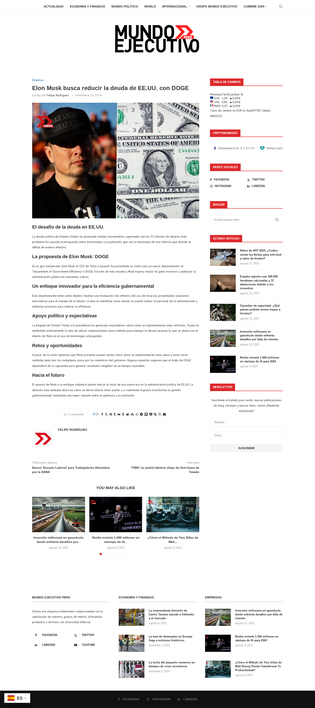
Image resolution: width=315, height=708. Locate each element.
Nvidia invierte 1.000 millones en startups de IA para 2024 (259, 359)
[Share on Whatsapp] (137, 414)
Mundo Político (124, 6)
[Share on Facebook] (102, 414)
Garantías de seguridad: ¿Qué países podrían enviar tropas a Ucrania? (260, 309)
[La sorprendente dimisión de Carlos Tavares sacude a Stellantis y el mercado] (131, 617)
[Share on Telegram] (141, 414)
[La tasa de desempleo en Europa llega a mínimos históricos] (131, 643)
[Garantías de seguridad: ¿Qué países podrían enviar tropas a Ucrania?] (223, 312)
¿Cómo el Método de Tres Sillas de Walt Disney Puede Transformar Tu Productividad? (258, 666)
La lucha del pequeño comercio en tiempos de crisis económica (172, 664)
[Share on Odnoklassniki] (123, 414)
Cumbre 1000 (254, 6)
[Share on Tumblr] (115, 414)
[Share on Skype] (155, 414)
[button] (38, 525)
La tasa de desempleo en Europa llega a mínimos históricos (170, 638)
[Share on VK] (118, 414)
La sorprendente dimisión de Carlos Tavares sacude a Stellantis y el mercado (171, 614)
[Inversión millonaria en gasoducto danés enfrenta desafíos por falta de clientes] (58, 514)
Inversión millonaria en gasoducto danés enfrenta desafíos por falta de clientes (259, 335)
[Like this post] (97, 414)
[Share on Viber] (159, 414)
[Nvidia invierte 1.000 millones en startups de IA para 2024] (115, 514)
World (150, 6)
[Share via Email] (164, 414)
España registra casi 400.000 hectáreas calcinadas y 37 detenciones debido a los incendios (259, 282)
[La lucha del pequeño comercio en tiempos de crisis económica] (131, 669)
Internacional (174, 6)
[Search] (281, 6)
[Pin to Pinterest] (111, 414)
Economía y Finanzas (87, 6)
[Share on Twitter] (106, 414)
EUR (239, 110)
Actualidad (53, 6)
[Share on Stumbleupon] (132, 414)
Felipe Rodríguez (58, 95)
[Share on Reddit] (127, 414)
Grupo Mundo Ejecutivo (216, 6)
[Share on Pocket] (150, 414)
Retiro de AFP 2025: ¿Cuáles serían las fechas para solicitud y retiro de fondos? (260, 254)
